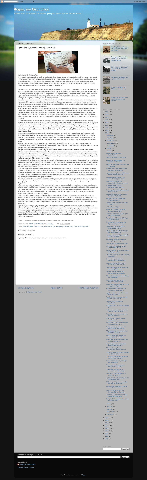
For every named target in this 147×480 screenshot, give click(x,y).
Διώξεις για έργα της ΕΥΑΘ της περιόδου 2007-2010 (116, 227)
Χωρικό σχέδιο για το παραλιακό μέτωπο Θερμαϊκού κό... (116, 344)
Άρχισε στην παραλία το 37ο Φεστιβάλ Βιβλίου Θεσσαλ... (115, 391)
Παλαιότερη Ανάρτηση (89, 288)
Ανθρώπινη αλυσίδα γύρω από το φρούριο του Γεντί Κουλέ (117, 310)
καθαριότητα (60, 226)
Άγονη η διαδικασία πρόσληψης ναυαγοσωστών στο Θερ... (116, 336)
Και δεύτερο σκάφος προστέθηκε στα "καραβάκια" (116, 361)
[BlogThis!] (63, 224)
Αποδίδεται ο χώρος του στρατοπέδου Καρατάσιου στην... (117, 182)
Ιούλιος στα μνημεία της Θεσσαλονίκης (113, 154)
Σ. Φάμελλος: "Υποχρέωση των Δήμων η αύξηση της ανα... (116, 223)
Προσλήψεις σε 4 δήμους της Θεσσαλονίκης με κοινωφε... (115, 178)
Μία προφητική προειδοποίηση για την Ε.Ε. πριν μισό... (117, 340)
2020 (107, 127)
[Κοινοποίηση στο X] (65, 224)
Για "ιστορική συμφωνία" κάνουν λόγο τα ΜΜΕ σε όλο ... (116, 246)
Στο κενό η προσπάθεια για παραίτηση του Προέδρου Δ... (116, 259)
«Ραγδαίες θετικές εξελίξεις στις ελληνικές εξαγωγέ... (116, 199)
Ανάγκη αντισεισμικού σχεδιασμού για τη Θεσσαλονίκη (117, 214)
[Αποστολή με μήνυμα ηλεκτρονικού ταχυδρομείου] (61, 224)
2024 (107, 117)
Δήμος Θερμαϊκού (28, 226)
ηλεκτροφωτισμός (49, 226)
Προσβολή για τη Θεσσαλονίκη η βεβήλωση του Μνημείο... (116, 169)
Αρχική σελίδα (57, 288)
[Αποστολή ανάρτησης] (57, 223)
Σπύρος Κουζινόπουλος (28, 464)
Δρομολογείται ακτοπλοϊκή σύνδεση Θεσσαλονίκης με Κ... (117, 378)
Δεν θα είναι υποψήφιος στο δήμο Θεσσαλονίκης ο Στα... (117, 387)
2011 (107, 433)
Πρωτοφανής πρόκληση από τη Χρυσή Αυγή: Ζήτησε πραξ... (116, 263)
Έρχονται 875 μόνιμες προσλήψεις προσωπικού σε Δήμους (117, 357)
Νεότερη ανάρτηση (26, 288)
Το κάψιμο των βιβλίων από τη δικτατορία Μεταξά (119, 78)
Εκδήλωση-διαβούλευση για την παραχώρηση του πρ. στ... (116, 240)
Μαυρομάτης (69, 226)
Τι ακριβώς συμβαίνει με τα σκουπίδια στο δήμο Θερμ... (116, 370)
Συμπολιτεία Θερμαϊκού (81, 226)
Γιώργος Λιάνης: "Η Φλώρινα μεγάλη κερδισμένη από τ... (117, 251)
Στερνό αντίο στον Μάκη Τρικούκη (117, 243)
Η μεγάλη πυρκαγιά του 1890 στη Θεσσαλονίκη (118, 88)
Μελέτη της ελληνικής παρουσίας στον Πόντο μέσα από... (116, 382)
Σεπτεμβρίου (111, 143)
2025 (107, 114)
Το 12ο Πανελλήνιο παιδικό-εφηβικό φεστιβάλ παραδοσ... (117, 353)
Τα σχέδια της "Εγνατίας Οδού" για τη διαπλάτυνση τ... (117, 218)
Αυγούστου (110, 146)
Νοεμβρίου (110, 138)
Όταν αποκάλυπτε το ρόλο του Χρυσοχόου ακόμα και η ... (116, 289)
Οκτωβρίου (110, 140)
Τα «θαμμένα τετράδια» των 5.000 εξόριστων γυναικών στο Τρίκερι (120, 48)
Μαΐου (109, 404)
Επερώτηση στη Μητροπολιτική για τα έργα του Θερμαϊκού (117, 285)
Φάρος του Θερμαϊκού (31, 9)
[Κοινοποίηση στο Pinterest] (69, 224)
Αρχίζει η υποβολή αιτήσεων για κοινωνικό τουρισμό (116, 374)
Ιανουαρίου (110, 414)
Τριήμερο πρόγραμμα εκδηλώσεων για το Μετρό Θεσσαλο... (117, 268)
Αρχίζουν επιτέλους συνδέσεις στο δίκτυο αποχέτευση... (117, 293)
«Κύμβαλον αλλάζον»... (113, 207)
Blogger (83, 475)
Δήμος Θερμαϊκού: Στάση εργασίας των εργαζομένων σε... (117, 231)
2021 (107, 125)
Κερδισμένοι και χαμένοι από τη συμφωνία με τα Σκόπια (116, 280)
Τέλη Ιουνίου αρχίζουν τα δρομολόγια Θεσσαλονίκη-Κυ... (116, 348)
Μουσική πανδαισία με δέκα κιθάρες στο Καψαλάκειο (117, 276)
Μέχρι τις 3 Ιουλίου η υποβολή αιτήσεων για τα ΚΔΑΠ (116, 210)
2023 (107, 120)
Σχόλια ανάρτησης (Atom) (34, 292)
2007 (107, 438)
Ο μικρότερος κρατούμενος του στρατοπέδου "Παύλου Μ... (116, 327)
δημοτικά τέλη (39, 226)
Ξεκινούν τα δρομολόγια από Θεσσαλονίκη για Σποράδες (115, 272)
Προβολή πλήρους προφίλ (26, 467)
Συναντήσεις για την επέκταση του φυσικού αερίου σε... (117, 314)
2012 (107, 431)
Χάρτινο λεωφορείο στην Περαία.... (117, 157)
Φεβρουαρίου (111, 411)
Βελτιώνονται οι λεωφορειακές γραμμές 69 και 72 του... (115, 365)
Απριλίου (110, 406)
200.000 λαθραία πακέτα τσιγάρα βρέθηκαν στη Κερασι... (116, 194)
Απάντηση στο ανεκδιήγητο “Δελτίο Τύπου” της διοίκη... (117, 235)
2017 (107, 417)
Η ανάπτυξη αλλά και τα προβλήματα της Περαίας (115, 186)
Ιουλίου (109, 148)
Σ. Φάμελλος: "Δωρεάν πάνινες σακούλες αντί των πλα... (116, 319)
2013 (107, 428)
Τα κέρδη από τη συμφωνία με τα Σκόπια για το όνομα (116, 297)
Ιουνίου (109, 151)
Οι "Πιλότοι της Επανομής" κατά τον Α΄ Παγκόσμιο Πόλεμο (119, 68)
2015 (107, 423)
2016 (107, 420)
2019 (107, 130)
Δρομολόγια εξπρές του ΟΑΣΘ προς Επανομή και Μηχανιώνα (117, 173)
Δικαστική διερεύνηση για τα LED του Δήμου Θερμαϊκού (116, 395)
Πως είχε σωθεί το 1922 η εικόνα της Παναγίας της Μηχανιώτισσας (119, 58)
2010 (107, 436)
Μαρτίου (109, 409)
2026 (107, 112)
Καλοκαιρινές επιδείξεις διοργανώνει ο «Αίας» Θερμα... (117, 190)
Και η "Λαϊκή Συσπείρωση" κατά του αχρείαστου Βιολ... (117, 399)
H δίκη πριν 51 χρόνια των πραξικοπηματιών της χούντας (119, 99)
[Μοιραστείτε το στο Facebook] (67, 224)
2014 (107, 425)
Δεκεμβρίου (110, 135)
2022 (107, 122)
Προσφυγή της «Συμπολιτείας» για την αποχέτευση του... (117, 323)
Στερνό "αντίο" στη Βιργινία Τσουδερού (114, 302)
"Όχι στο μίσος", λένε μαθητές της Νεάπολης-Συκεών (117, 331)
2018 (107, 133)
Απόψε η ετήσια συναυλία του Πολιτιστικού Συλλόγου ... (115, 161)
